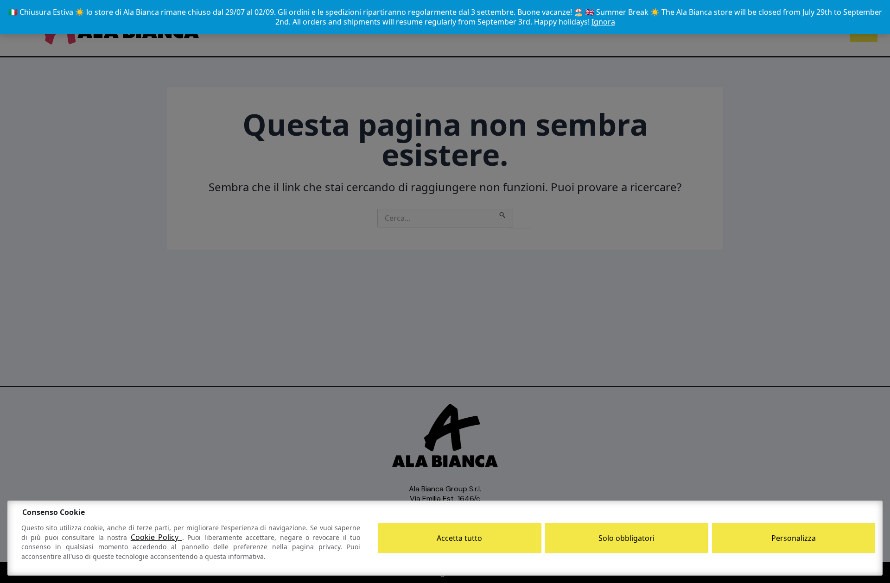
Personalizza (793, 538)
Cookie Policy (156, 537)
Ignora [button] (603, 22)
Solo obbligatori (626, 538)
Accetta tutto (459, 538)
